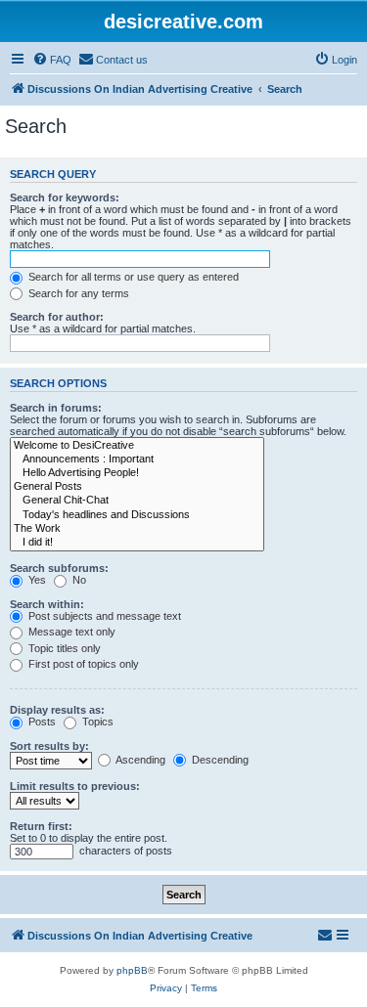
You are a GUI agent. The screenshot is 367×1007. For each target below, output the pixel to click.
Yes (35, 580)
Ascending (139, 760)
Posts (40, 721)
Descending (219, 760)
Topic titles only (63, 648)
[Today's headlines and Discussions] (137, 515)
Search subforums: (59, 568)
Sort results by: (49, 746)
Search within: (47, 604)
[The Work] (137, 529)
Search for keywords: (64, 197)
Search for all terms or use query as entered (132, 277)
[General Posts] (137, 487)
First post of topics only (82, 664)
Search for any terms (77, 293)
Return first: (41, 826)
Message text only (70, 631)
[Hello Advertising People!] (137, 473)
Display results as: (57, 710)
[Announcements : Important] (137, 459)
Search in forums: (56, 408)
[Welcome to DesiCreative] (137, 446)
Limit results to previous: (75, 786)
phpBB (132, 970)
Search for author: (57, 317)
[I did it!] (137, 542)
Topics (96, 721)
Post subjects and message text (103, 616)
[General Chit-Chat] (137, 500)
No (77, 580)
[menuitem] (51, 59)
